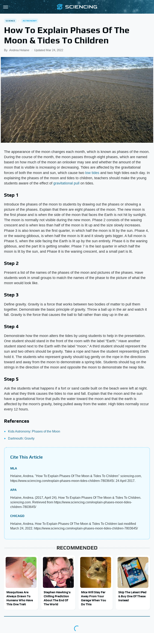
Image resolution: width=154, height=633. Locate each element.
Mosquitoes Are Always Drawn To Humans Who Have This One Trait (19, 598)
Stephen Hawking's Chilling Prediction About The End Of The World (57, 598)
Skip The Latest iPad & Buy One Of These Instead (132, 596)
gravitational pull (66, 183)
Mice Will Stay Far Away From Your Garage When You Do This (93, 598)
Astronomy (30, 20)
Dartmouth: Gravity (21, 438)
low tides (92, 173)
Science (10, 20)
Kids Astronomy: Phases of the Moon (34, 431)
